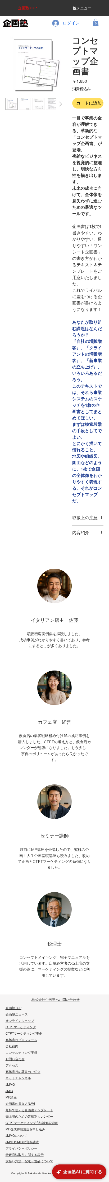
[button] (96, 22)
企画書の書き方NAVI (20, 1104)
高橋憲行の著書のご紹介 (23, 1072)
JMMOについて (17, 1136)
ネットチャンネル (18, 1078)
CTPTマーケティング (21, 1027)
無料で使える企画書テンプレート (29, 1110)
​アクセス (12, 1065)
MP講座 (11, 1097)
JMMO (10, 1085)
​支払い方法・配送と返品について (29, 1161)
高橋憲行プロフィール (21, 1040)
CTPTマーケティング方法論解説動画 (32, 1123)
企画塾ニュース (17, 1014)
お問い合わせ (15, 1059)
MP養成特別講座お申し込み (25, 1129)
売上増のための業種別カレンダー (29, 1116)
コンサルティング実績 (21, 1053)
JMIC (9, 1091)
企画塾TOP (13, 1008)
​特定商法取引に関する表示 (25, 1155)
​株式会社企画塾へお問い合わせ (55, 1000)
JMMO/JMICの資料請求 (22, 1142)
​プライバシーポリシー (21, 1148)
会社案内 (12, 1046)
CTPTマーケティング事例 (24, 1033)
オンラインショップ (20, 1021)
